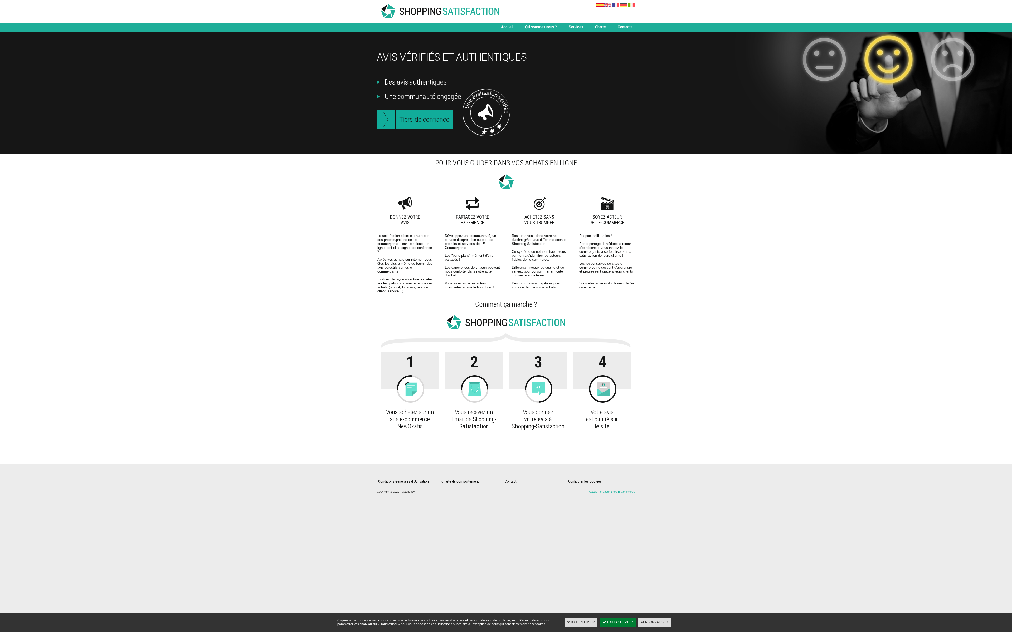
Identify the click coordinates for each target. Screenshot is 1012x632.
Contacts (625, 26)
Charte (600, 26)
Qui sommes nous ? (541, 26)
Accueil (507, 26)
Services (576, 26)
